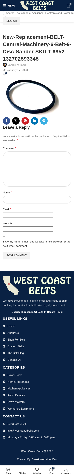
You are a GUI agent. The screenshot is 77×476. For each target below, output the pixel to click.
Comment (9, 148)
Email (7, 209)
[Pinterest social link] (25, 121)
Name (7, 192)
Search (12, 21)
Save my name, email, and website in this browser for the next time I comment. (36, 243)
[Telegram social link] (44, 121)
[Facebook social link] (6, 121)
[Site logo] (37, 5)
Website (7, 223)
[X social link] (16, 121)
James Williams (17, 64)
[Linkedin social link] (34, 121)
